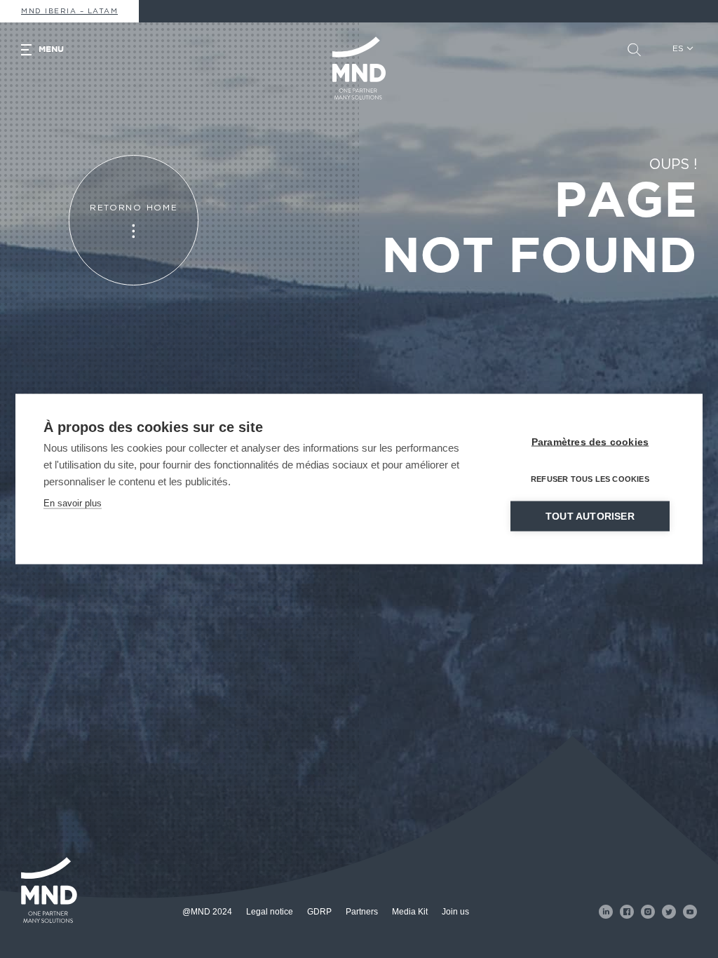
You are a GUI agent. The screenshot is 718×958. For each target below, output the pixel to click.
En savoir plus (72, 503)
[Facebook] (627, 912)
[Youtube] (690, 912)
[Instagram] (648, 912)
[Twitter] (669, 912)
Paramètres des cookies (590, 442)
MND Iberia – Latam (69, 11)
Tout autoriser (590, 516)
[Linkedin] (606, 912)
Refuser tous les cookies (590, 479)
